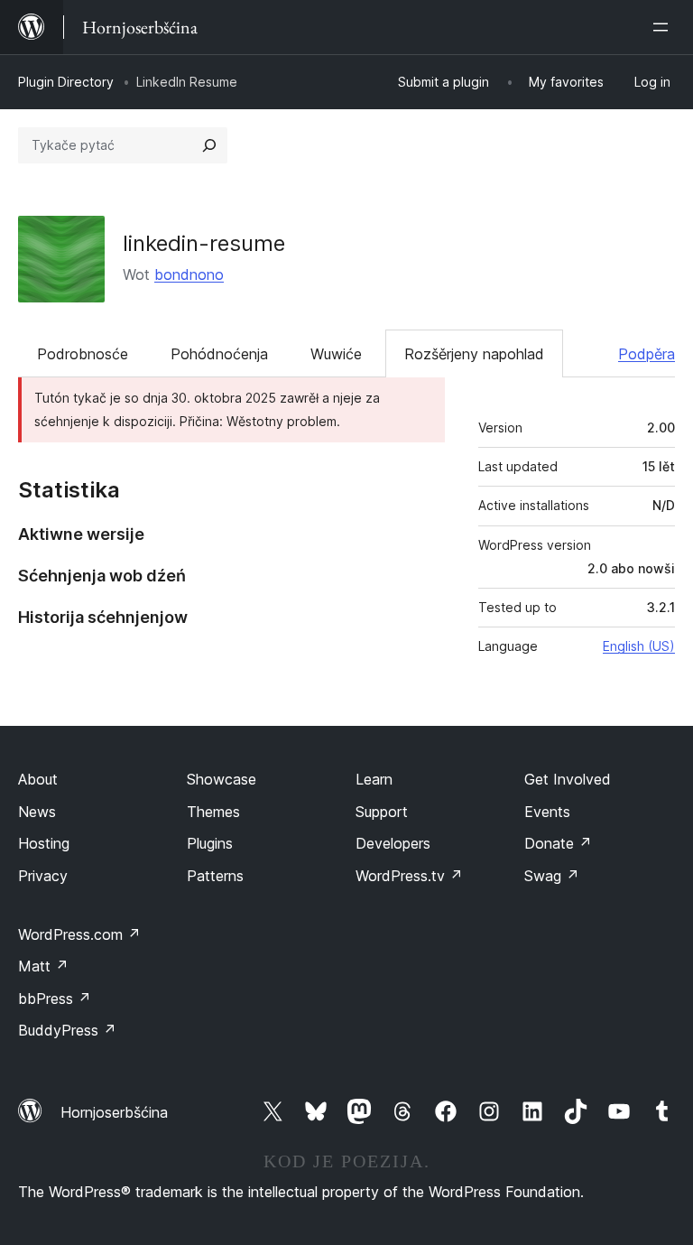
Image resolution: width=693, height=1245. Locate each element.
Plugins (210, 843)
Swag (551, 876)
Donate (558, 843)
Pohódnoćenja (219, 354)
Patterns (215, 876)
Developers (393, 843)
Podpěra (646, 354)
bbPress (54, 998)
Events (547, 812)
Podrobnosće (82, 354)
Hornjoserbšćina (114, 1112)
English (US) (639, 646)
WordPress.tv (409, 876)
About (38, 779)
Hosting (43, 843)
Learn (374, 779)
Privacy (43, 876)
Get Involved (567, 779)
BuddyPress (67, 1030)
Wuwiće (336, 354)
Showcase (221, 779)
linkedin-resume (204, 243)
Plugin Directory (66, 81)
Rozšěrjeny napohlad (474, 354)
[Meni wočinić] (664, 27)
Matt (43, 966)
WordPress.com (79, 934)
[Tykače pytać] (209, 145)
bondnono (189, 274)
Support (382, 812)
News (37, 812)
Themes (213, 812)
